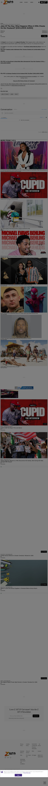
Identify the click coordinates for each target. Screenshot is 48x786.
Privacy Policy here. (27, 772)
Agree (18, 775)
